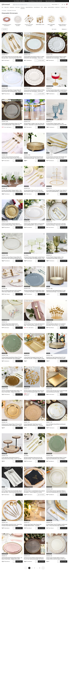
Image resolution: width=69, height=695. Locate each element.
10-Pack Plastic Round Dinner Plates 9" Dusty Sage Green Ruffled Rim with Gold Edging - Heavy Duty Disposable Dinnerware (12, 358)
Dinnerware (23, 7)
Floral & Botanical (37, 7)
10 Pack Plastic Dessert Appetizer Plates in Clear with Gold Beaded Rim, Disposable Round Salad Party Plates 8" (56, 491)
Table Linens (6, 7)
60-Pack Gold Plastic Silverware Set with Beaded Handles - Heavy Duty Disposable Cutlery (33, 458)
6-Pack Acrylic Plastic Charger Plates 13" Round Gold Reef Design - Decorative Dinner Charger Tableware (11, 224)
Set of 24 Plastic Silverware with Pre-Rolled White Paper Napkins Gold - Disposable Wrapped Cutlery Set (11, 291)
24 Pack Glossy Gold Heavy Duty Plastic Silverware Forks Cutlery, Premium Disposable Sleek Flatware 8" (12, 157)
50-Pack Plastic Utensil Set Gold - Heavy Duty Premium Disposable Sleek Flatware (12, 525)
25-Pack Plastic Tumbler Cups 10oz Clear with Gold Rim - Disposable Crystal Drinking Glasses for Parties (34, 124)
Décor (42, 7)
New (2, 7)
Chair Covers (17, 7)
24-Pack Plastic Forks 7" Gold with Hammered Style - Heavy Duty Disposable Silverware (34, 324)
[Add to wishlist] (21, 33)
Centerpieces (12, 7)
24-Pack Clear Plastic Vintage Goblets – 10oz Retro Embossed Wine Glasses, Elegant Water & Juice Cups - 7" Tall (12, 191)
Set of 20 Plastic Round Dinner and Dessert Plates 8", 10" (56, 425)
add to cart (19, 60)
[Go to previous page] (26, 568)
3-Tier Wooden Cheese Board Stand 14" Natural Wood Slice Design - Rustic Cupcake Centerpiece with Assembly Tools (11, 458)
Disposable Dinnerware (11, 10)
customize (41, 494)
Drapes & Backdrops (29, 7)
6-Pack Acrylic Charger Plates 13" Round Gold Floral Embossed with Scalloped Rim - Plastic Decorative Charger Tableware (12, 425)
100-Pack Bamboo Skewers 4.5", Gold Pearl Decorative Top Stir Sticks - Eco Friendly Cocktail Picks (56, 324)
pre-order (41, 60)
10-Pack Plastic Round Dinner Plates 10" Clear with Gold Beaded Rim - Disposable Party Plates (12, 124)
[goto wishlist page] (64, 4)
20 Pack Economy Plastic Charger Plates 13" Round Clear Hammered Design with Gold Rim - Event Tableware (34, 558)
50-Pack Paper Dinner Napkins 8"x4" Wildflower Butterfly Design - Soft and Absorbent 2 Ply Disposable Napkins (10, 324)
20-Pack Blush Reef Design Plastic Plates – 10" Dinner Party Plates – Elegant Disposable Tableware (12, 558)
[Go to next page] (43, 568)
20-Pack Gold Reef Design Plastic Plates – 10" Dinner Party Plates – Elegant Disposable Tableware (12, 391)
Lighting (45, 7)
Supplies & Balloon (51, 7)
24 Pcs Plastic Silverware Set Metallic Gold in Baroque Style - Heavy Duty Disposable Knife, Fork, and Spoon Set (12, 57)
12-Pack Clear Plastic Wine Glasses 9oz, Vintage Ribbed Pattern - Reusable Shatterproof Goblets (33, 525)
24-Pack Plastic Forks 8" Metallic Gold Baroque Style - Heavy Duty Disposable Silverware (56, 525)
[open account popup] (62, 4)
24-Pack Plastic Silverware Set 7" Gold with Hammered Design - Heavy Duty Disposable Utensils (56, 224)
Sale (66, 7)
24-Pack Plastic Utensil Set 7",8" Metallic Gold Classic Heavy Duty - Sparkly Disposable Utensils (56, 157)
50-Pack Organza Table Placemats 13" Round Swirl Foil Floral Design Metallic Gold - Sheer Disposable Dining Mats (34, 391)
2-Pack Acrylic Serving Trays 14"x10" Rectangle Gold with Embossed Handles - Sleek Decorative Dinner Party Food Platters (56, 391)
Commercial (63, 7)
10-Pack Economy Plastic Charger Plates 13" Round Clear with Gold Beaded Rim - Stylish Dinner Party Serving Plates (11, 91)
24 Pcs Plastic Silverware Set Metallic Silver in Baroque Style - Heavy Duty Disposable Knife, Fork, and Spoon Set (12, 491)
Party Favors (57, 7)
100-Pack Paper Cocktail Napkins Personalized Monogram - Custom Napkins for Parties (34, 491)
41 (39, 567)
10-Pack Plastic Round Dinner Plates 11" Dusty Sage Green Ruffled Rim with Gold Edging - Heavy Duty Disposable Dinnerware (56, 458)
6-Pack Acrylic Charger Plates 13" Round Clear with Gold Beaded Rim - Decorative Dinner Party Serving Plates (34, 224)
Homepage (4, 10)
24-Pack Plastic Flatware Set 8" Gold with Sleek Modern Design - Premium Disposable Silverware (34, 191)
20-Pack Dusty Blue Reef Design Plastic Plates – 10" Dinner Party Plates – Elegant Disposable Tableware (34, 291)
